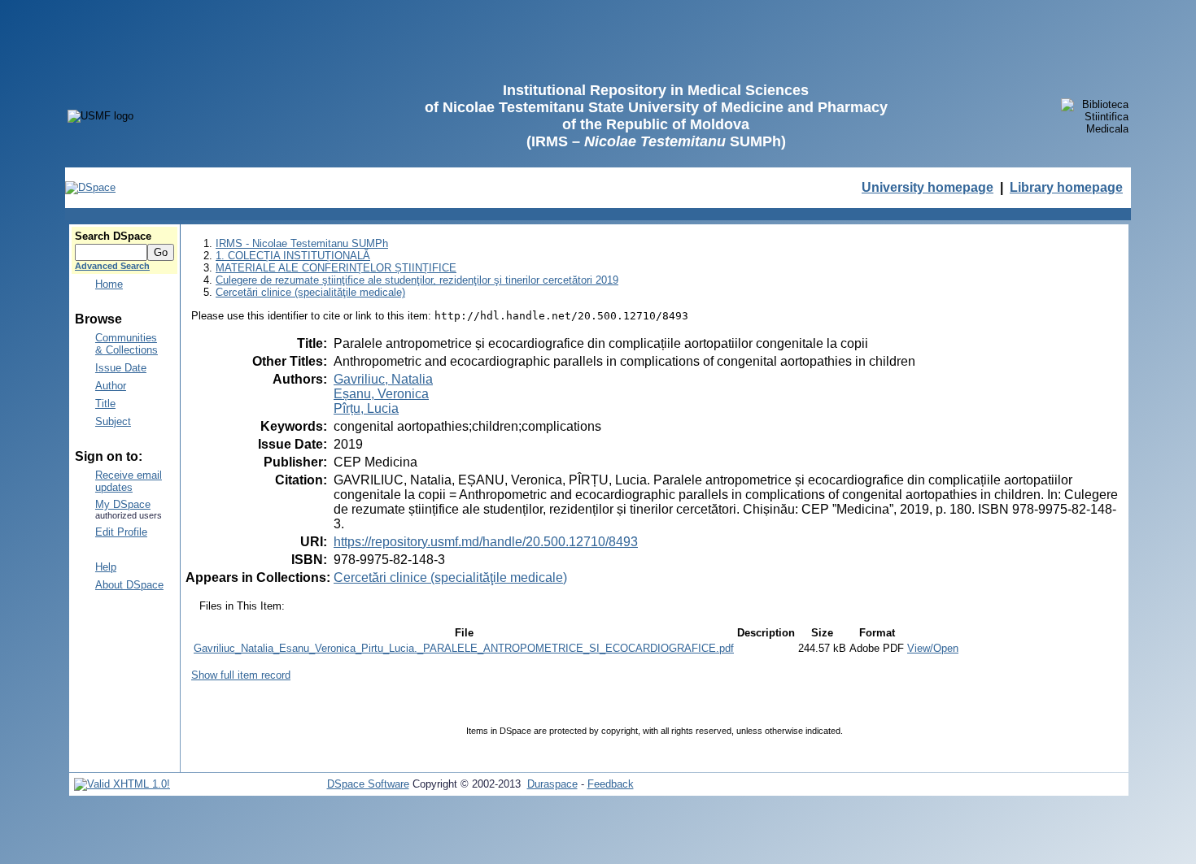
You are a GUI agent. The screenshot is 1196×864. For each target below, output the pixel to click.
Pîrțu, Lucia (366, 408)
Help (105, 567)
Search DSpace (113, 236)
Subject (113, 421)
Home (109, 284)
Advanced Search (112, 266)
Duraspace (552, 784)
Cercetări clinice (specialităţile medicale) (310, 292)
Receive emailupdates (128, 481)
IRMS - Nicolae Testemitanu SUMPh (302, 243)
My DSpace (123, 504)
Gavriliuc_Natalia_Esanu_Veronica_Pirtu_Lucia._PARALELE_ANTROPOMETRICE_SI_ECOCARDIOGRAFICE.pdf (464, 648)
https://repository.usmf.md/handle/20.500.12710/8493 (486, 542)
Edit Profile (121, 532)
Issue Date (120, 368)
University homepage (927, 187)
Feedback (610, 784)
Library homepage (1066, 187)
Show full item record (240, 675)
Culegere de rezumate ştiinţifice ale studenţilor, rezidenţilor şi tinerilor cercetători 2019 (417, 280)
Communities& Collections (126, 344)
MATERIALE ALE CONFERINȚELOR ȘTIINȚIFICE (336, 268)
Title (105, 403)
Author (110, 386)
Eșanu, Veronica (381, 394)
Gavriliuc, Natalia (383, 379)
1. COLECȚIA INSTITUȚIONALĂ (293, 256)
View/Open (932, 648)
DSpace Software (368, 784)
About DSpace (129, 585)
